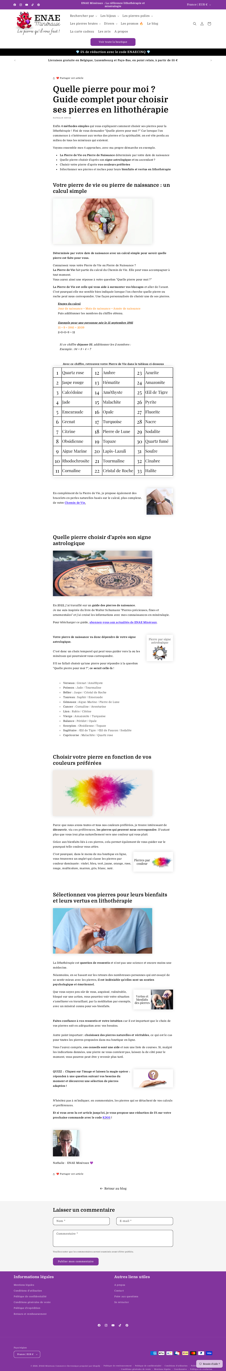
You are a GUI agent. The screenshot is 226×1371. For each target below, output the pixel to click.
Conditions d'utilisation (28, 1290)
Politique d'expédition (27, 1308)
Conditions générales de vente (32, 1302)
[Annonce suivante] (211, 60)
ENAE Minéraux (47, 1366)
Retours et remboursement (30, 1314)
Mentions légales (24, 1285)
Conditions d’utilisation (176, 1366)
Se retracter (121, 1302)
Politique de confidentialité (30, 1296)
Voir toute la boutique (113, 41)
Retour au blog (115, 1188)
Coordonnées (180, 1369)
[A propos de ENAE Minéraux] (66, 1155)
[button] (83, 16)
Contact (119, 1290)
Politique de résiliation (201, 1369)
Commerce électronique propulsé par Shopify (77, 1366)
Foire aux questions (126, 1296)
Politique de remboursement (118, 1366)
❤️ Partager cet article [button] (69, 78)
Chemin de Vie (75, 502)
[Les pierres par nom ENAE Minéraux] (113, 476)
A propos (119, 1285)
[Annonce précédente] (15, 60)
